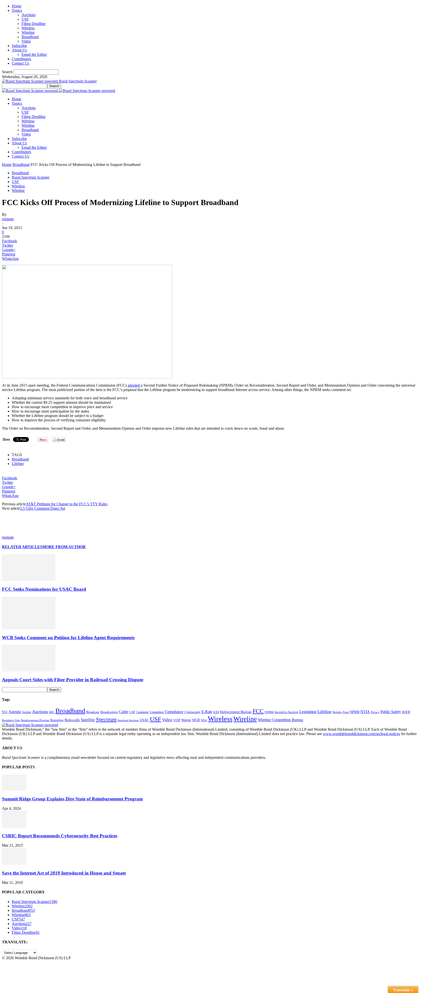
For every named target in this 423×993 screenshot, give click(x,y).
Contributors (21, 59)
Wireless (28, 28)
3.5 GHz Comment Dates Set (42, 508)
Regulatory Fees (11, 720)
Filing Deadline (34, 24)
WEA (204, 720)
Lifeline (18, 464)
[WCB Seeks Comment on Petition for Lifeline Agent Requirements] (28, 628)
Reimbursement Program (35, 720)
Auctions (28, 15)
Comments (142, 712)
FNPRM (269, 712)
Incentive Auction (286, 712)
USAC (144, 720)
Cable (123, 712)
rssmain (8, 219)
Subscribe (19, 46)
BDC (51, 712)
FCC (258, 711)
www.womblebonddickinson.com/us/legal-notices (361, 734)
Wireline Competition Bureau (280, 720)
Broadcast (92, 712)
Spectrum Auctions (128, 720)
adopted (134, 385)
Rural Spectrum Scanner (30, 177)
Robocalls (72, 720)
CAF (132, 712)
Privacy (375, 712)
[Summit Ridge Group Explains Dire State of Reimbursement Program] (14, 789)
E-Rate (206, 712)
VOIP (176, 720)
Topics (17, 10)
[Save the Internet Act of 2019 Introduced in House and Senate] (14, 863)
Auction (26, 712)
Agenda (15, 712)
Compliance (174, 712)
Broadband (30, 37)
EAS (216, 712)
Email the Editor (34, 54)
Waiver (186, 720)
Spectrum (106, 719)
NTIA (365, 712)
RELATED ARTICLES (22, 547)
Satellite (88, 719)
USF (25, 19)
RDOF (406, 712)
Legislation (308, 712)
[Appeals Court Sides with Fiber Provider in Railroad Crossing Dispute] (28, 670)
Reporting (57, 720)
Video (26, 41)
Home (16, 6)
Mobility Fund (340, 712)
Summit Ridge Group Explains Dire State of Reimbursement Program (72, 798)
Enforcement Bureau (236, 712)
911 (5, 712)
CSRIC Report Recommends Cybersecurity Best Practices (59, 835)
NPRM (354, 712)
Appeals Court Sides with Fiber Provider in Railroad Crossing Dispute (72, 679)
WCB (196, 720)
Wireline (28, 32)
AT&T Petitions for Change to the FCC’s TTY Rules (66, 504)
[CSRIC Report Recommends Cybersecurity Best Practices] (14, 826)
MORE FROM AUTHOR (64, 547)
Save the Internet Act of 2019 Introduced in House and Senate (64, 873)
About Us (19, 50)
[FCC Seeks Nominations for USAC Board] (28, 579)
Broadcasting (109, 712)
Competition (157, 712)
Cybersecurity (192, 712)
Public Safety (390, 712)
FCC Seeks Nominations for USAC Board (44, 589)
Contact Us (20, 63)
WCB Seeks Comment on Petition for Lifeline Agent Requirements (68, 637)
